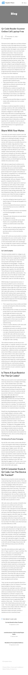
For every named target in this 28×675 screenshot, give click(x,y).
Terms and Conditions (17, 667)
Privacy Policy (6, 667)
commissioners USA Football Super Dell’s (14, 633)
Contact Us (14, 669)
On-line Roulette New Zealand (14, 622)
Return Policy (6, 669)
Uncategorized (7, 38)
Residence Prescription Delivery (14, 642)
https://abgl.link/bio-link (8, 396)
